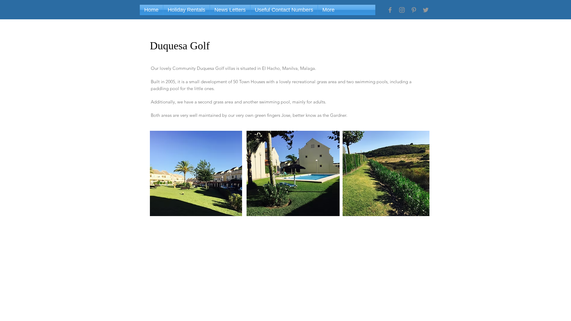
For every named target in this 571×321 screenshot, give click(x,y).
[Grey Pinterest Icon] (414, 10)
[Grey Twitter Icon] (425, 10)
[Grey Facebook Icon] (390, 10)
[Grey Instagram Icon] (402, 10)
